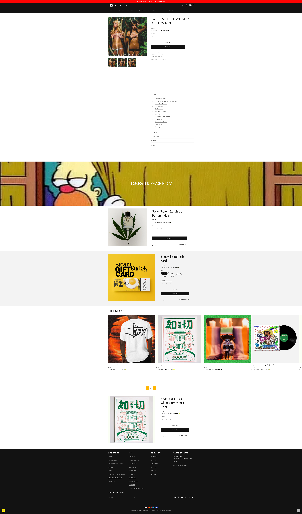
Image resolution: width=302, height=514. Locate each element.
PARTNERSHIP (133, 470)
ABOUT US (132, 456)
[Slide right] (154, 388)
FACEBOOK (154, 456)
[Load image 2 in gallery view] (122, 62)
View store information (158, 56)
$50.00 (179, 273)
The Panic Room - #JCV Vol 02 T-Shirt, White (118, 365)
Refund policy (152, 510)
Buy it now (168, 46)
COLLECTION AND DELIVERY (115, 463)
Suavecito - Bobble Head (209, 365)
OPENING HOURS (112, 460)
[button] (127, 10)
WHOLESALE (132, 478)
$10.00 (164, 273)
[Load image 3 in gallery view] (132, 62)
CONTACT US (111, 481)
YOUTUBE (154, 470)
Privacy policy (160, 510)
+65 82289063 (183, 465)
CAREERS (131, 474)
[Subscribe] (134, 497)
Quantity (153, 33)
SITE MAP (132, 485)
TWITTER (153, 460)
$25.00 (171, 273)
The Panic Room (137, 510)
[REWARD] (3, 510)
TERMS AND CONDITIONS (136, 488)
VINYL (159, 59)
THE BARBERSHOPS (134, 460)
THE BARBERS (133, 463)
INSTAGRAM (154, 463)
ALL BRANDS (132, 467)
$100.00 (164, 276)
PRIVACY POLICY (133, 481)
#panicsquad (145, 510)
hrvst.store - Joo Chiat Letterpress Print (165, 365)
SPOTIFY (153, 467)
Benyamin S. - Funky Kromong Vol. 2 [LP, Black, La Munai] (265, 365)
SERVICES (110, 467)
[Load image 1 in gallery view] (112, 62)
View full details (183, 244)
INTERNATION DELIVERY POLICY (116, 474)
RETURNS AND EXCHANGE (115, 478)
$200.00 (173, 276)
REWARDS (110, 456)
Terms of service (167, 510)
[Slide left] (147, 388)
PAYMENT (110, 470)
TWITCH (153, 474)
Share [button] (153, 145)
